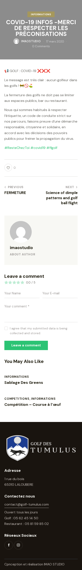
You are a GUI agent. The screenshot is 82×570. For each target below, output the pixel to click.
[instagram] (18, 545)
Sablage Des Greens (23, 382)
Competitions (17, 399)
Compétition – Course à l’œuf (32, 404)
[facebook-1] (8, 545)
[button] (10, 167)
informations (41, 14)
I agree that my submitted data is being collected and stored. (38, 330)
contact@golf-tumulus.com (26, 504)
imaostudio (21, 247)
